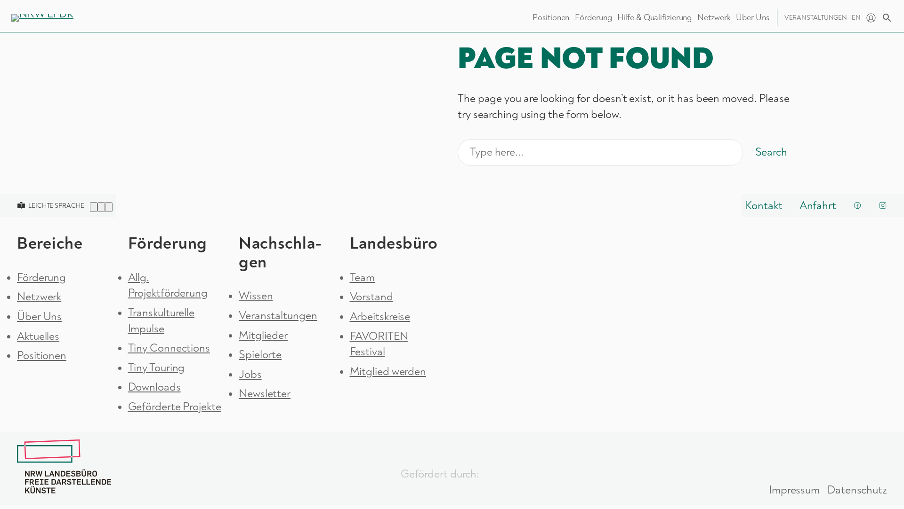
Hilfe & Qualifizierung (654, 18)
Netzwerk (713, 18)
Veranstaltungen (816, 18)
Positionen (551, 18)
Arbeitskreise (380, 316)
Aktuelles (38, 336)
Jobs (250, 374)
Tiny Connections (169, 348)
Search (771, 152)
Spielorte (260, 354)
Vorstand (371, 297)
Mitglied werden (388, 371)
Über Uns (752, 18)
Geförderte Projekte (174, 407)
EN (856, 18)
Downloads (154, 387)
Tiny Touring (156, 368)
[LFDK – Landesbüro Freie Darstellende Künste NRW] (64, 468)
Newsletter (265, 393)
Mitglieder (263, 335)
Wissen (256, 296)
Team (362, 277)
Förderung (593, 18)
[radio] (93, 207)
